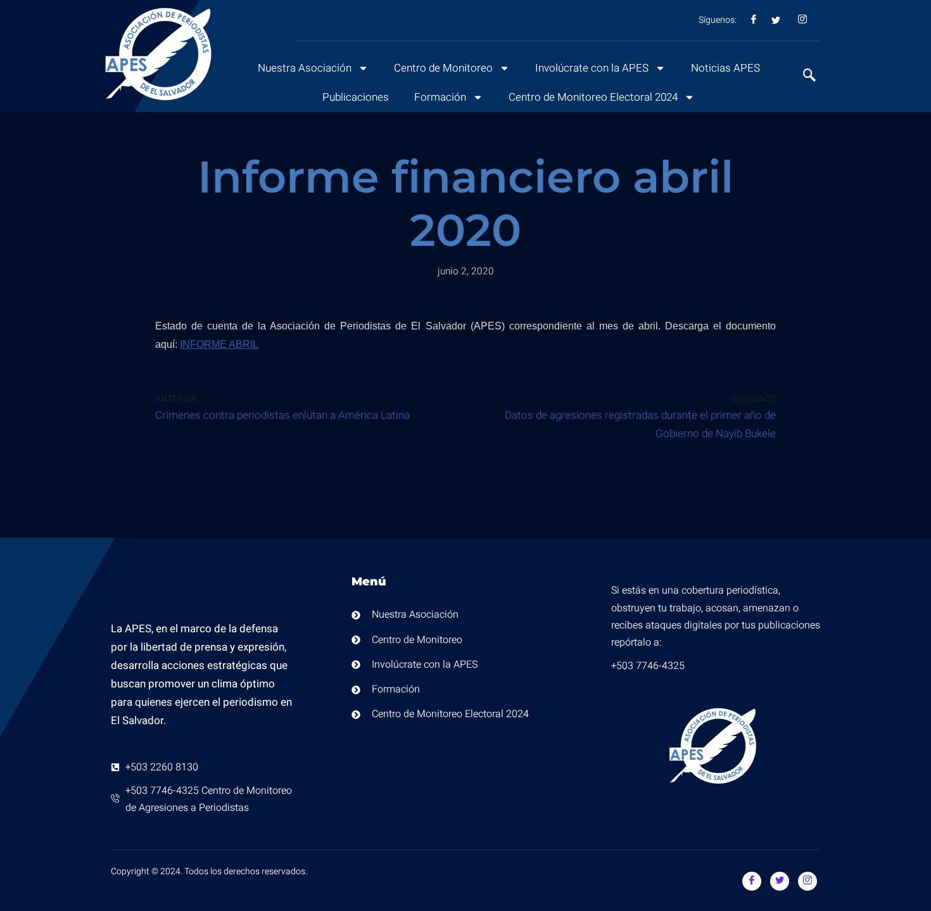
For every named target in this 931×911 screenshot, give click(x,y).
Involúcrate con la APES (592, 68)
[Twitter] (779, 881)
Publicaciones (355, 97)
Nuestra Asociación (305, 68)
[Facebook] (751, 881)
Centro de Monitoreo (443, 68)
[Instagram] (807, 881)
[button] (803, 76)
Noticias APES (725, 68)
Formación (440, 97)
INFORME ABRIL (219, 344)
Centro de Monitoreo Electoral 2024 (593, 97)
